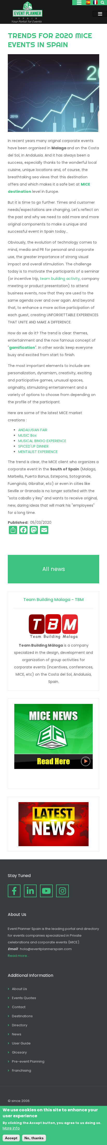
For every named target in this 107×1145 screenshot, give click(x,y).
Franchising (21, 1070)
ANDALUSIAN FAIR (32, 430)
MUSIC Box (27, 435)
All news (53, 569)
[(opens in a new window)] (14, 891)
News (16, 1034)
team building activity (60, 278)
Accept (11, 1138)
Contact (18, 1007)
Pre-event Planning (28, 1061)
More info (11, 1128)
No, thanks (34, 1138)
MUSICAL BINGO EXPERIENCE (42, 440)
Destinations (22, 1016)
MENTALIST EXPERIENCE (38, 451)
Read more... (18, 955)
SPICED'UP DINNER (33, 446)
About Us (19, 988)
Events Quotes (24, 997)
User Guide (21, 1043)
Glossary (19, 1052)
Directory (19, 1025)
